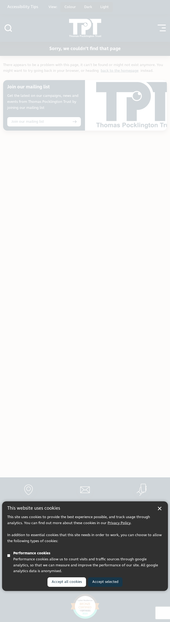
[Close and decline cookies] (160, 509)
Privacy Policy (119, 523)
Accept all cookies (67, 581)
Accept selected (105, 581)
